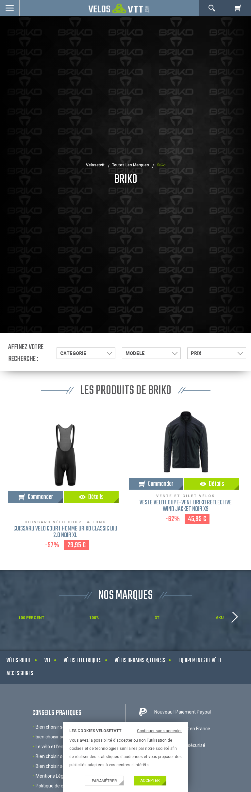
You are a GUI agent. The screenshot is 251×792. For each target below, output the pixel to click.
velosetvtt (95, 165)
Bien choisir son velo (56, 727)
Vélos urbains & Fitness (140, 661)
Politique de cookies (56, 785)
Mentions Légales (54, 776)
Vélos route (19, 661)
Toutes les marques (130, 165)
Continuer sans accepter (159, 731)
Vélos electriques (83, 661)
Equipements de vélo (199, 661)
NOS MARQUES (125, 595)
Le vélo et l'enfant (54, 746)
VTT (47, 661)
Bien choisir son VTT (56, 766)
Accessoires (20, 674)
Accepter (150, 780)
